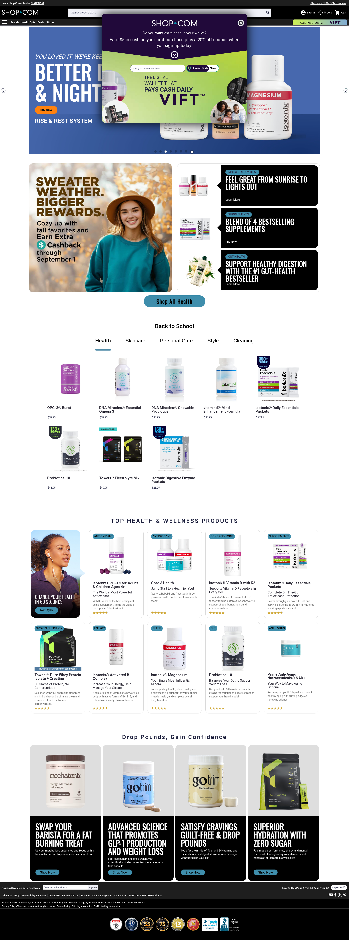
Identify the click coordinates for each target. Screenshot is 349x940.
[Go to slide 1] (160, 151)
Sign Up (93, 887)
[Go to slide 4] (176, 151)
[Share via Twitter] (340, 895)
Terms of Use (24, 906)
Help (16, 895)
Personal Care (176, 340)
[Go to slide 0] (155, 151)
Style (213, 340)
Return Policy (63, 906)
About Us (7, 895)
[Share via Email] (331, 896)
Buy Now (231, 242)
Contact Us (54, 895)
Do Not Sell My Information (107, 906)
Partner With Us (70, 895)
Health (103, 340)
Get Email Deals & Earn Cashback (21, 888)
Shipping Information (82, 906)
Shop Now (47, 872)
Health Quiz (28, 22)
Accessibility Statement (33, 895)
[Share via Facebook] (335, 895)
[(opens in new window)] (230, 924)
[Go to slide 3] (171, 151)
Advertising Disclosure (43, 906)
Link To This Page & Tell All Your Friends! (305, 888)
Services (85, 895)
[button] (102, 895)
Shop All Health (175, 301)
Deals (40, 22)
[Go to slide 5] (181, 151)
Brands (15, 22)
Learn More (232, 199)
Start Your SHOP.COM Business (328, 3)
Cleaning (243, 340)
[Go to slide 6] (186, 151)
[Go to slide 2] (166, 151)
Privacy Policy (9, 906)
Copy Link (339, 887)
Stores (50, 22)
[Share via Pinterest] (345, 895)
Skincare (135, 340)
